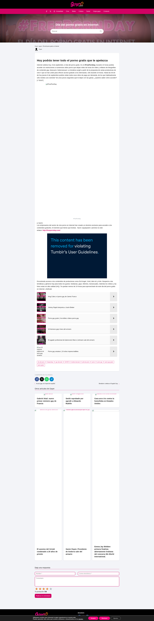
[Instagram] (54, 11)
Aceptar (93, 618)
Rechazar (104, 618)
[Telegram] (51, 379)
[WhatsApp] (47, 379)
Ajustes (115, 618)
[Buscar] (100, 31)
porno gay (99, 362)
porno (93, 362)
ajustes (81, 619)
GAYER (67, 362)
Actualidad (59, 11)
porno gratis (41, 365)
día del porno (41, 362)
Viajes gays (97, 11)
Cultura (81, 11)
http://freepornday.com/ (51, 230)
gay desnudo (59, 362)
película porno (85, 362)
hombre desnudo (75, 362)
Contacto (106, 11)
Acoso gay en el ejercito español (45, 383)
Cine (67, 11)
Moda (74, 11)
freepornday (50, 362)
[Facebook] (46, 11)
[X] (50, 11)
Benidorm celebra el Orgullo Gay (108, 383)
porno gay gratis (109, 362)
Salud (88, 11)
